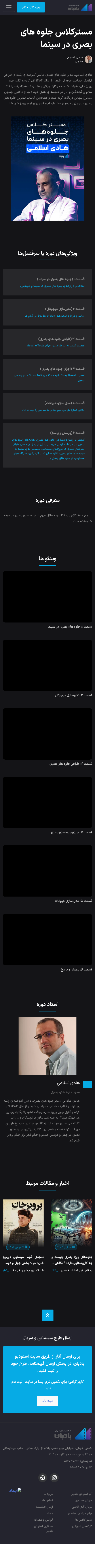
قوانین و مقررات (43, 1520)
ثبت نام (47, 1401)
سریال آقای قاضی (82, 1507)
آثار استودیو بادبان (81, 1494)
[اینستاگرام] (54, 1477)
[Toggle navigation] (9, 7)
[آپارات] (42, 1477)
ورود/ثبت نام (31, 7)
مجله (50, 1513)
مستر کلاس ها (83, 1520)
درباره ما (48, 1494)
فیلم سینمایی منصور (80, 1513)
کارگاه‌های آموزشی (82, 1526)
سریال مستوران (83, 1500)
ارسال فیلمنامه (44, 1507)
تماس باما (47, 1500)
